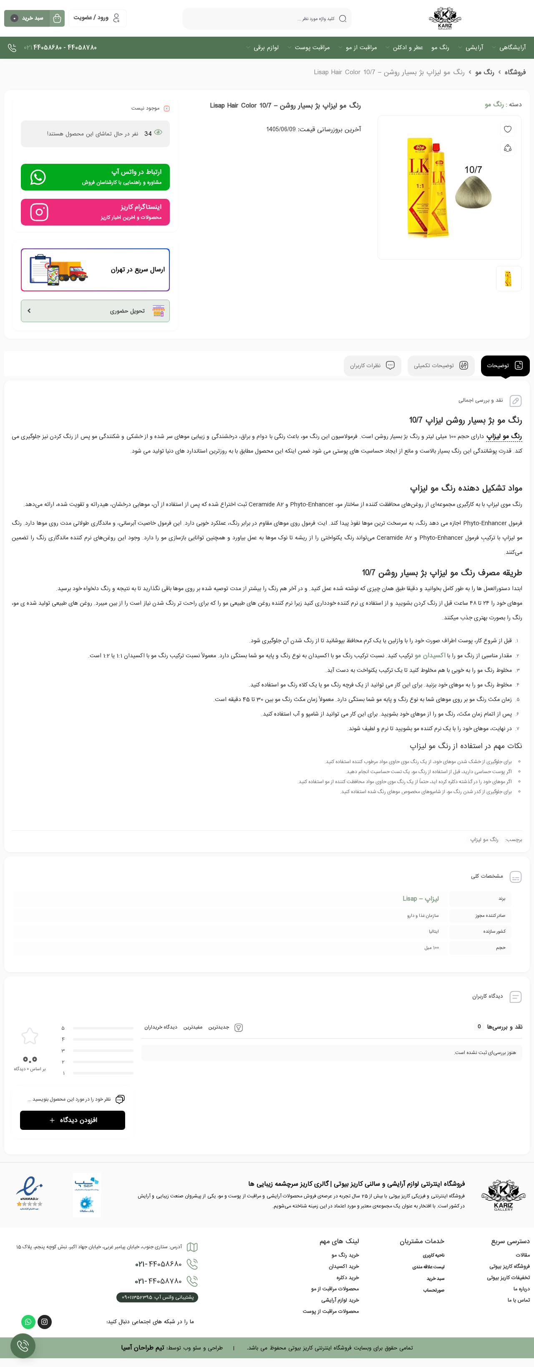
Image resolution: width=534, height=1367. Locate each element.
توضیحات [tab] (499, 366)
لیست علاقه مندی (428, 1267)
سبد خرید (435, 1279)
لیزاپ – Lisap (421, 899)
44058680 (158, 1264)
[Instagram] (45, 1322)
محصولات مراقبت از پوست (331, 1311)
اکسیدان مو (430, 656)
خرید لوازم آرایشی (340, 1300)
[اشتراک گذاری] (507, 148)
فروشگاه (515, 73)
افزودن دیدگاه (78, 1120)
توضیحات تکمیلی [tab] (435, 366)
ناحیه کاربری (433, 1255)
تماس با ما (519, 1300)
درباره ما (522, 1289)
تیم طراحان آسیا (142, 1348)
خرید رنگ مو (345, 1255)
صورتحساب (433, 1290)
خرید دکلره (348, 1278)
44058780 (158, 1281)
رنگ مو (484, 73)
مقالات (523, 1255)
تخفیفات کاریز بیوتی (508, 1278)
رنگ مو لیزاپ (504, 436)
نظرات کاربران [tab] (366, 366)
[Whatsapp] (28, 1322)
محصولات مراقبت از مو (335, 1289)
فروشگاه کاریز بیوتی (509, 1266)
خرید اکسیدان (344, 1266)
